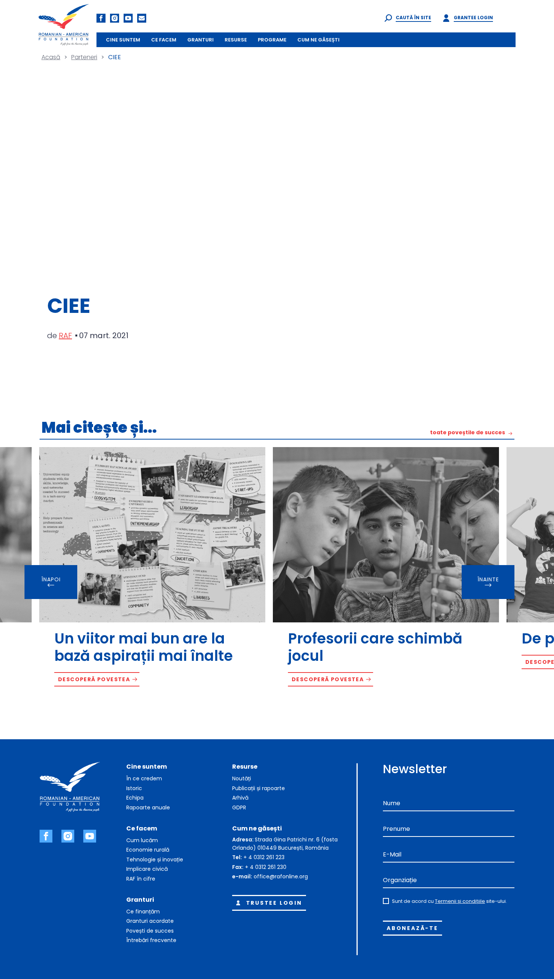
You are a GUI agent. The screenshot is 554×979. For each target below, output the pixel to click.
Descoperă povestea (94, 679)
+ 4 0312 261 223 (264, 857)
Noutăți (241, 778)
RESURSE (236, 39)
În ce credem (144, 778)
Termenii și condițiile (460, 901)
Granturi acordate (150, 921)
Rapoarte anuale (148, 807)
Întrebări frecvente (151, 940)
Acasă (50, 57)
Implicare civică (147, 869)
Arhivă (240, 797)
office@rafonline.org (281, 876)
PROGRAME (272, 39)
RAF (65, 335)
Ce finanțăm (143, 911)
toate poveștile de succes (467, 433)
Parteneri (84, 57)
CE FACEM (163, 39)
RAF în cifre (140, 878)
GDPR (239, 807)
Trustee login (274, 903)
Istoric (134, 788)
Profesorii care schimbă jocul (375, 647)
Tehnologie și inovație (154, 859)
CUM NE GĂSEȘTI (318, 39)
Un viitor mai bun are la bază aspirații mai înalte (143, 647)
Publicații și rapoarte (258, 788)
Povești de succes (150, 931)
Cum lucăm (142, 840)
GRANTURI (200, 39)
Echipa (135, 797)
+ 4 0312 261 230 (265, 867)
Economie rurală (147, 849)
